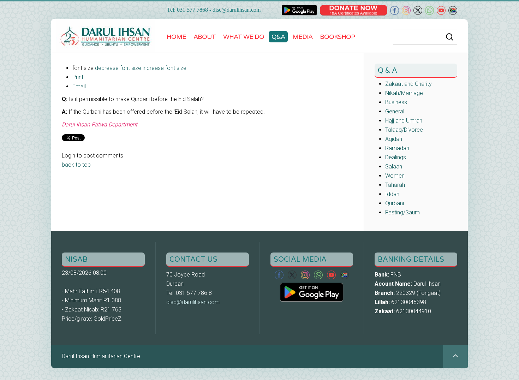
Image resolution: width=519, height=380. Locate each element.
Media (302, 37)
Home (176, 37)
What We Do (243, 37)
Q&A (278, 37)
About (204, 37)
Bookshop (337, 37)
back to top (76, 164)
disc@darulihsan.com (237, 10)
